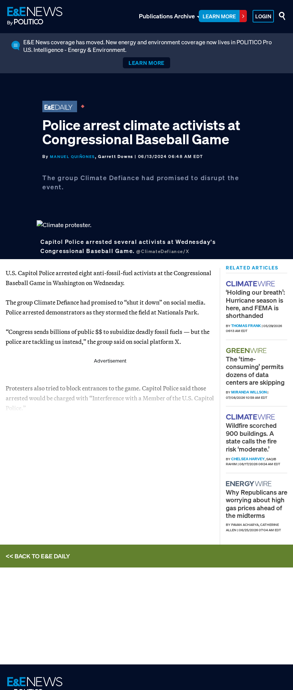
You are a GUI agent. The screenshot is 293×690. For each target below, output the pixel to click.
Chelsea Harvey (248, 458)
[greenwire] (247, 350)
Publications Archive (167, 16)
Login (263, 16)
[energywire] (250, 484)
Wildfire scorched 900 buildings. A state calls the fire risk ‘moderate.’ (251, 437)
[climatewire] (251, 284)
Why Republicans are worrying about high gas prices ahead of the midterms (256, 504)
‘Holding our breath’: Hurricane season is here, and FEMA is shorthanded (255, 304)
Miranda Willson (249, 392)
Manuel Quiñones (72, 156)
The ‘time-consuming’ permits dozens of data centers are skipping (255, 371)
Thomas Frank (246, 325)
